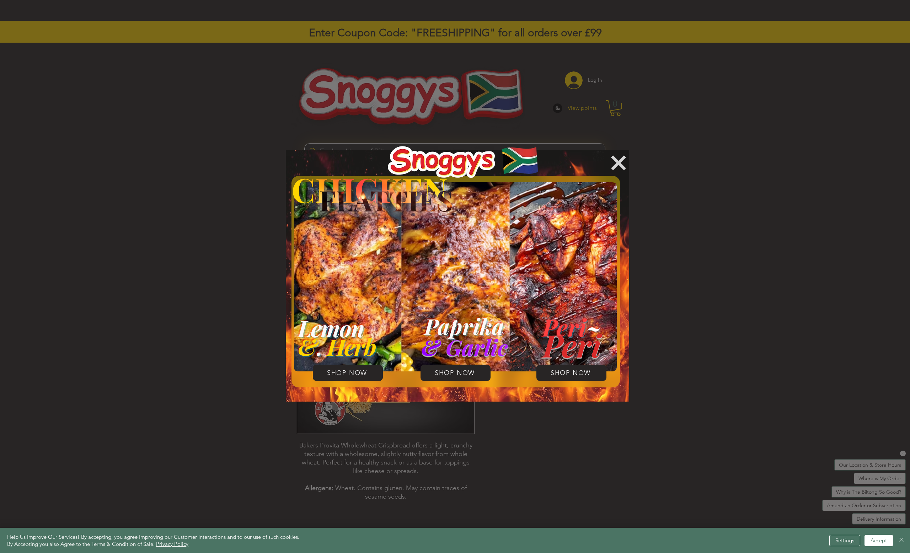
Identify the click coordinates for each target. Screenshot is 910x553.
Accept (879, 540)
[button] (618, 163)
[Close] (901, 540)
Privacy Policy (172, 544)
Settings (844, 540)
